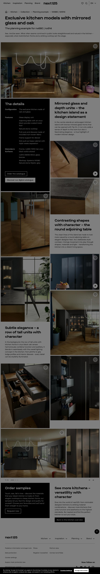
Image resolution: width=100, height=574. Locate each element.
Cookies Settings (66, 570)
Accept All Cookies (81, 570)
